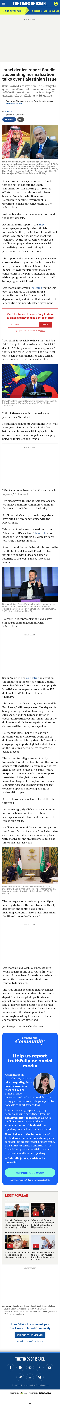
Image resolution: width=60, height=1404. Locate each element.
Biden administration (28, 1311)
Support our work (30, 1172)
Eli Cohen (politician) (48, 1311)
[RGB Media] (24, 1393)
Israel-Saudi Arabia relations (43, 1306)
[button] (56, 4)
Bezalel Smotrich (11, 1311)
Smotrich (40, 533)
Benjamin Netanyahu (37, 1309)
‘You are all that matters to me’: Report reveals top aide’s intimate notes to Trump (42, 1256)
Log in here (38, 1341)
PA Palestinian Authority (14, 1314)
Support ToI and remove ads (45, 11)
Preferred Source (14, 103)
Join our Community (13, 11)
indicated (36, 287)
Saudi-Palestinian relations (15, 1309)
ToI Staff (9, 112)
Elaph (41, 224)
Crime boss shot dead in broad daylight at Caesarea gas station (17, 1254)
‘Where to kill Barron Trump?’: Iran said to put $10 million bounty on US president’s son (42, 1223)
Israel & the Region (21, 1306)
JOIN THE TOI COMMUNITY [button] (30, 1335)
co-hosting (32, 678)
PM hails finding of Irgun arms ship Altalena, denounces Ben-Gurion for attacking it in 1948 (17, 1223)
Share (11, 119)
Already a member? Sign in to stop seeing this (30, 1180)
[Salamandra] (45, 1393)
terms (42, 331)
